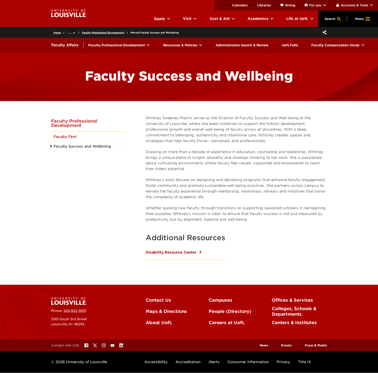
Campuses (220, 300)
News (264, 345)
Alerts (214, 362)
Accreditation (188, 362)
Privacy (283, 362)
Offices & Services (292, 300)
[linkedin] (121, 345)
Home (57, 32)
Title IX (304, 362)
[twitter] (95, 345)
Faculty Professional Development (103, 32)
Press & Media (316, 345)
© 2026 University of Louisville (79, 362)
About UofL (159, 322)
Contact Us (158, 300)
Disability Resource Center (172, 252)
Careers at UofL (227, 322)
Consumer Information (248, 362)
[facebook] (86, 345)
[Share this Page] (324, 32)
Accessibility (156, 362)
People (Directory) (230, 311)
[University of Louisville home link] (69, 13)
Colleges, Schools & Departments (294, 311)
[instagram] (104, 345)
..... (70, 32)
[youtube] (112, 345)
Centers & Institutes (294, 322)
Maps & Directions (166, 311)
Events (286, 345)
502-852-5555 (75, 311)
